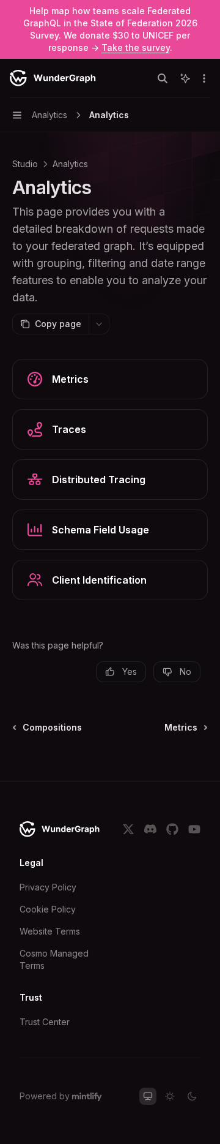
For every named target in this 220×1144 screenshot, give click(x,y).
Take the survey (135, 47)
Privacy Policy (48, 887)
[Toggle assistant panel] (185, 78)
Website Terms (50, 931)
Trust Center (45, 1022)
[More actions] (204, 78)
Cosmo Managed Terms (54, 959)
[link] (110, 379)
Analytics (70, 164)
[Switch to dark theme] (191, 1096)
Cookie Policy (48, 909)
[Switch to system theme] (147, 1096)
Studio (25, 164)
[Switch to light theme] (169, 1096)
